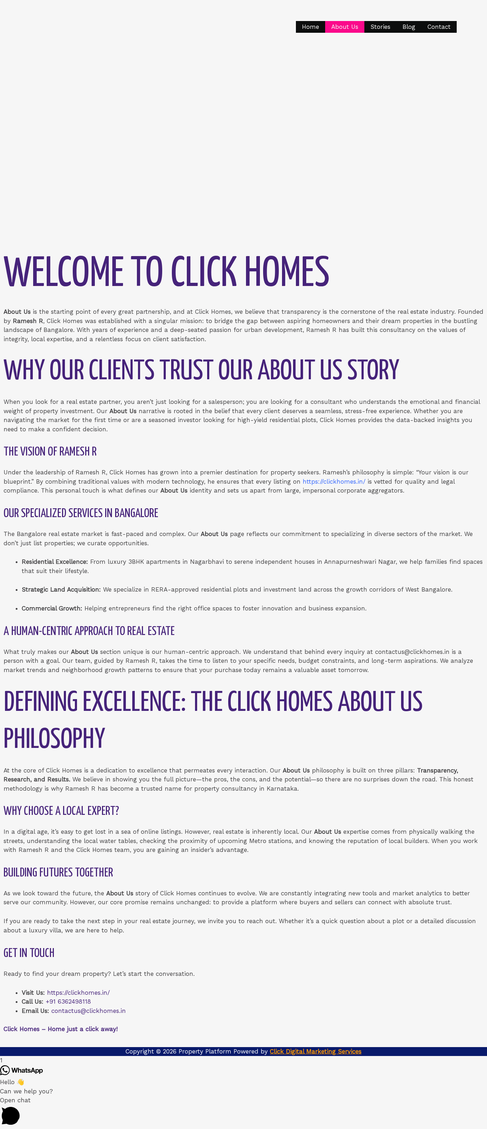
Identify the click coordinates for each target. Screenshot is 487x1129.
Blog (409, 26)
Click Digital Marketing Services (316, 1051)
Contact (439, 26)
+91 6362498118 (68, 1001)
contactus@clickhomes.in (88, 1010)
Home (310, 26)
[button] (243, 1112)
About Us (344, 26)
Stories (380, 26)
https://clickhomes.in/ (78, 992)
